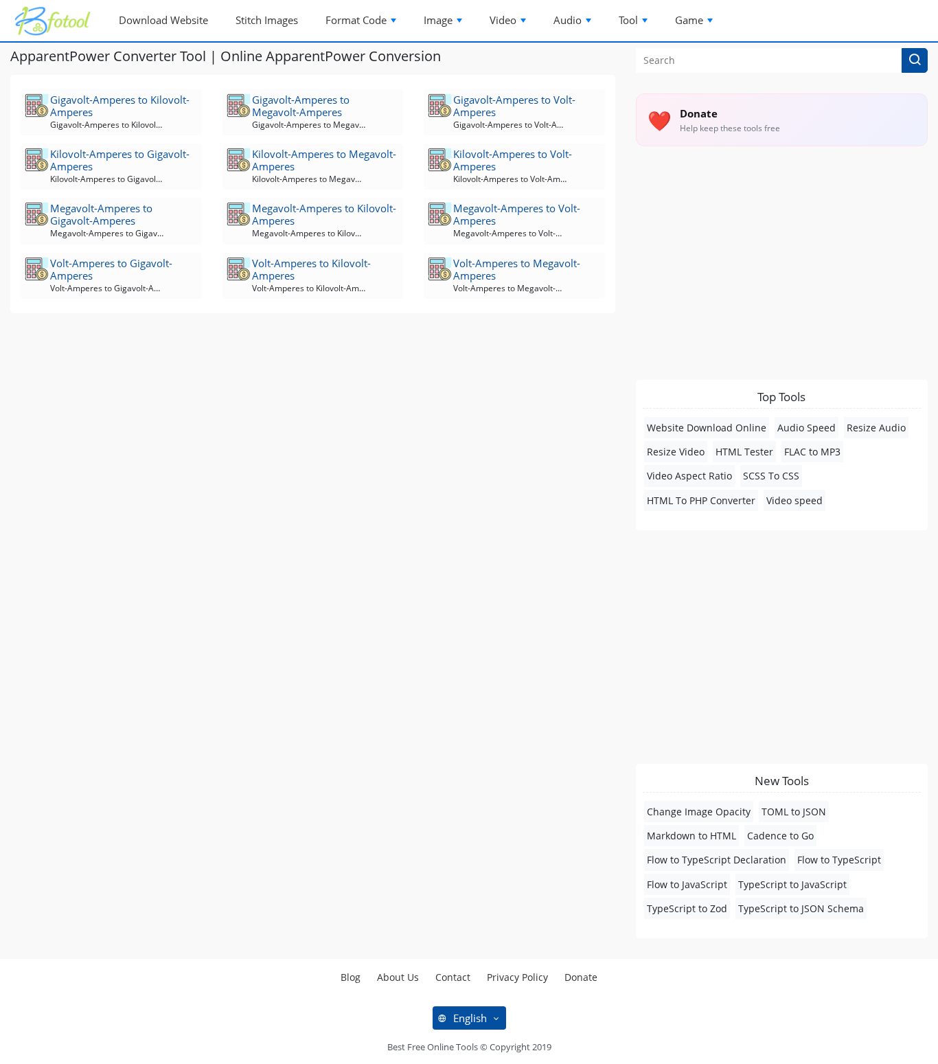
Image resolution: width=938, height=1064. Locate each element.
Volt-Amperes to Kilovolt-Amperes (311, 269)
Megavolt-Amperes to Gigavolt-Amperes (101, 214)
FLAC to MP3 (812, 451)
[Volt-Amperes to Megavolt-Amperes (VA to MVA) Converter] (440, 269)
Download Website (163, 20)
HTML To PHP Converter (701, 500)
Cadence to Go (780, 835)
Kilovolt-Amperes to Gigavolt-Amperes (120, 160)
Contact (452, 977)
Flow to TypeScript (839, 859)
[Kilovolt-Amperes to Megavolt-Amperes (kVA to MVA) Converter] (239, 160)
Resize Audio (876, 427)
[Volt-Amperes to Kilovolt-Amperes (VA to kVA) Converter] (239, 269)
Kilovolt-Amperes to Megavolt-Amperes (324, 160)
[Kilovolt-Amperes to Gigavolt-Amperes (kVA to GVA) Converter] (37, 160)
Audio (567, 20)
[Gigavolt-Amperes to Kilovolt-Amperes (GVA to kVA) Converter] (37, 105)
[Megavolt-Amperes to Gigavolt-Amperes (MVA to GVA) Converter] (37, 214)
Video (503, 20)
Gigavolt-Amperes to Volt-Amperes (514, 106)
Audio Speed (806, 427)
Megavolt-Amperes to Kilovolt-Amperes (324, 214)
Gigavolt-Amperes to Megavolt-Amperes (301, 106)
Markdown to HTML (691, 835)
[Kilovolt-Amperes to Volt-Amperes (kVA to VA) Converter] (440, 160)
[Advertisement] (312, 430)
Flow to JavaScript (687, 884)
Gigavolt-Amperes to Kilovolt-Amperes (120, 106)
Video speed (794, 500)
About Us (398, 977)
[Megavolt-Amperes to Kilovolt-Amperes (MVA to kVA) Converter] (239, 214)
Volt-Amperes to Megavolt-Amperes (516, 269)
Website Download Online (706, 427)
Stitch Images (267, 20)
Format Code (356, 20)
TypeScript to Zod (687, 908)
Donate (580, 977)
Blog (351, 977)
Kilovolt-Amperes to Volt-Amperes (512, 160)
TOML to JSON (794, 811)
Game (689, 20)
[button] (915, 60)
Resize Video (676, 451)
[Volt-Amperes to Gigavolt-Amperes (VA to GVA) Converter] (37, 269)
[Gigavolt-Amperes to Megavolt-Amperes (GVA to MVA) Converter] (239, 105)
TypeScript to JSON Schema (801, 908)
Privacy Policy (517, 977)
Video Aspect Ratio (689, 475)
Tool (628, 20)
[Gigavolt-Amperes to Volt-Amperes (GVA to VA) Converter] (440, 105)
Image (438, 20)
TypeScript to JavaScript (792, 884)
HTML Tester (744, 451)
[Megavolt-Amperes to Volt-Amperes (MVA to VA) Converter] (440, 214)
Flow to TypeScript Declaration (716, 859)
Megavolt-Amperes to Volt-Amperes (516, 214)
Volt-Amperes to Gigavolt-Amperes (111, 269)
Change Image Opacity (699, 811)
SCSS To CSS (771, 475)
